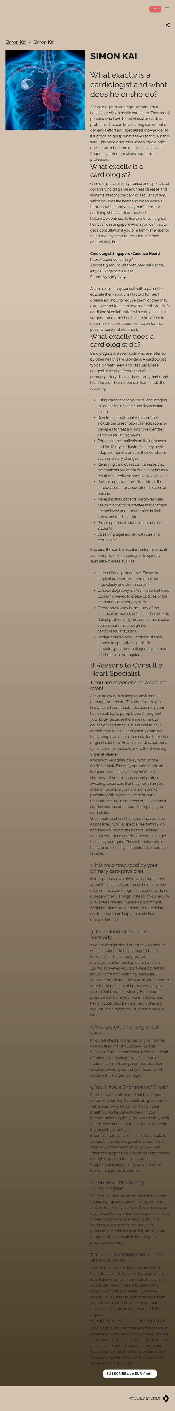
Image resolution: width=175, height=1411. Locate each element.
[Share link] (167, 25)
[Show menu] (166, 8)
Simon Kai (15, 42)
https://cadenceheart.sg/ (111, 259)
